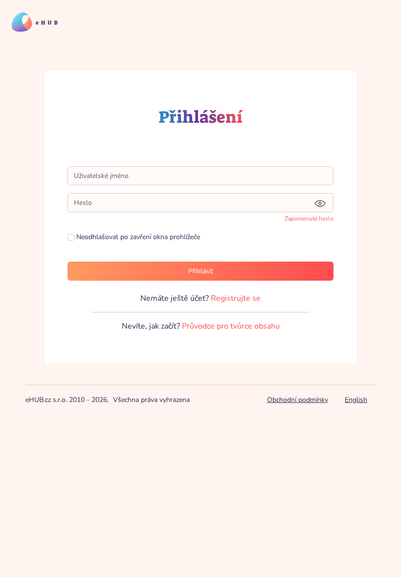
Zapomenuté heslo (309, 218)
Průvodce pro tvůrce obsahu (231, 326)
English (356, 399)
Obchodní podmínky (297, 399)
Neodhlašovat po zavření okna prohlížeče (137, 237)
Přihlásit (200, 271)
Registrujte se (236, 298)
